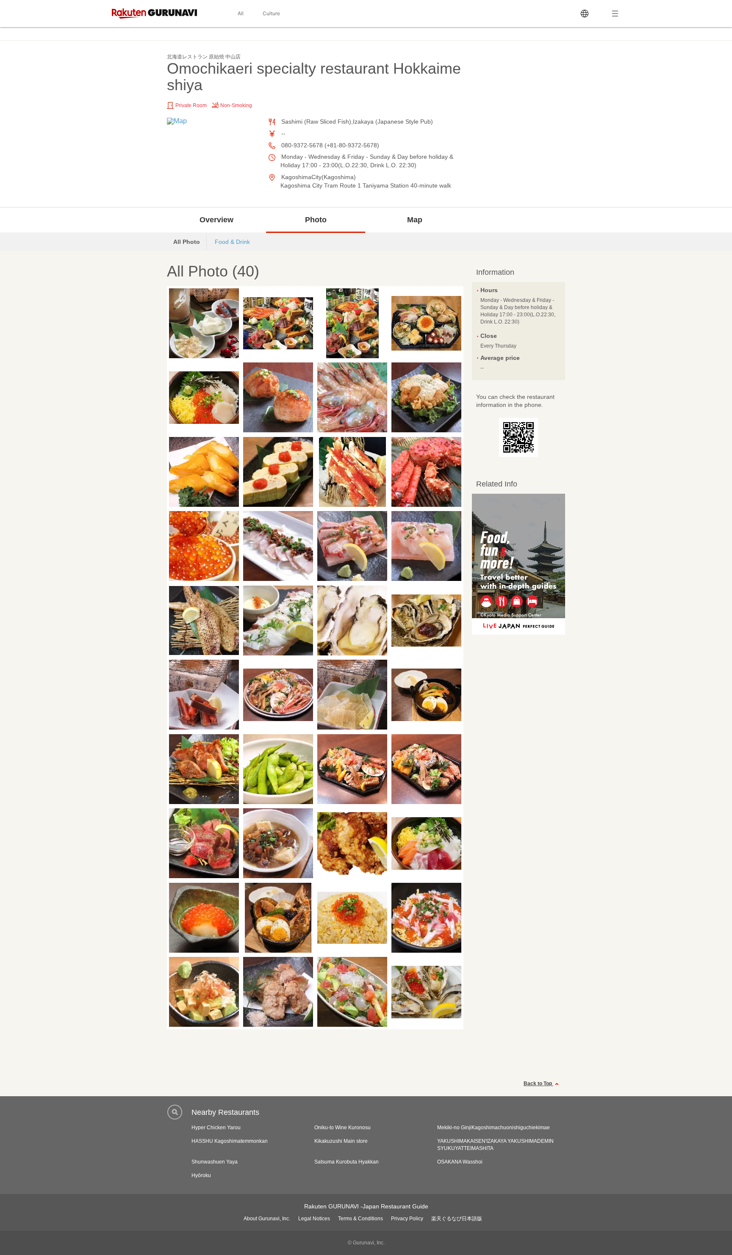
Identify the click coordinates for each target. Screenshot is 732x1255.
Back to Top (538, 1083)
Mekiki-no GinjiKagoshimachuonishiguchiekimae (493, 1128)
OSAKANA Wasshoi (459, 1162)
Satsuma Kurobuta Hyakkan (346, 1162)
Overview (216, 220)
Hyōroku (201, 1175)
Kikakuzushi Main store (341, 1141)
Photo (316, 220)
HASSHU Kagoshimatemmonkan (229, 1141)
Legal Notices (314, 1219)
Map (414, 220)
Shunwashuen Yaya (214, 1162)
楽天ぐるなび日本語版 (456, 1219)
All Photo (186, 241)
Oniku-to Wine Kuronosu (342, 1128)
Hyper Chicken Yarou (216, 1128)
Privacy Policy (407, 1219)
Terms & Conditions (360, 1219)
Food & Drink (232, 241)
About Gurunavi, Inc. (267, 1219)
